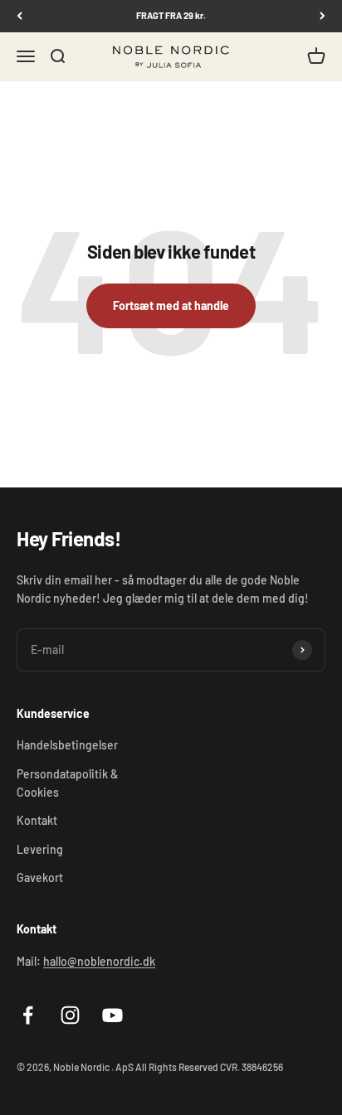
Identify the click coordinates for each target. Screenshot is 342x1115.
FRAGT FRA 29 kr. (171, 15)
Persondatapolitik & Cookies (67, 783)
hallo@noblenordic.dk (99, 961)
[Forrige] (19, 16)
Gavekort (40, 877)
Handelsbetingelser (67, 745)
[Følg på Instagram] (70, 1015)
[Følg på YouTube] (112, 1015)
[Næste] (322, 16)
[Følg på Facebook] (28, 1015)
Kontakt (37, 820)
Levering (40, 849)
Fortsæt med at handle (171, 305)
